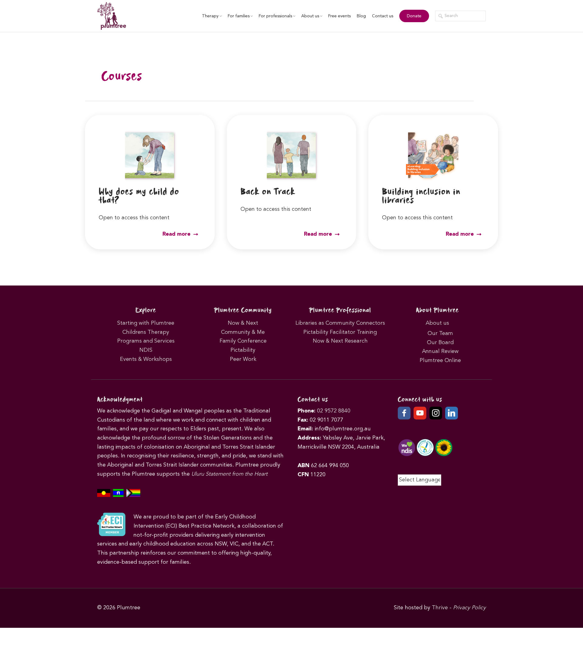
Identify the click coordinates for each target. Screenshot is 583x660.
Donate (414, 16)
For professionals (275, 16)
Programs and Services (146, 341)
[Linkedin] (451, 413)
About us (310, 16)
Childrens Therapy (145, 332)
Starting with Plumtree (145, 323)
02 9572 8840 (333, 411)
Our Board (440, 342)
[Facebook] (404, 413)
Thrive (440, 607)
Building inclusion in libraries (421, 196)
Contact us (382, 16)
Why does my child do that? (139, 196)
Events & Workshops (146, 359)
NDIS (145, 350)
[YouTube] (420, 413)
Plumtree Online (440, 360)
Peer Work (243, 359)
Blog (361, 16)
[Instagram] (435, 413)
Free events (339, 16)
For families (239, 16)
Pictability (242, 350)
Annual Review (440, 351)
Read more (177, 234)
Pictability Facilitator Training (340, 332)
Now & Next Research (340, 341)
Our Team (440, 333)
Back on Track (267, 192)
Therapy (210, 16)
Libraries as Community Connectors (340, 323)
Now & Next (243, 323)
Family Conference (243, 341)
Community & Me (243, 332)
